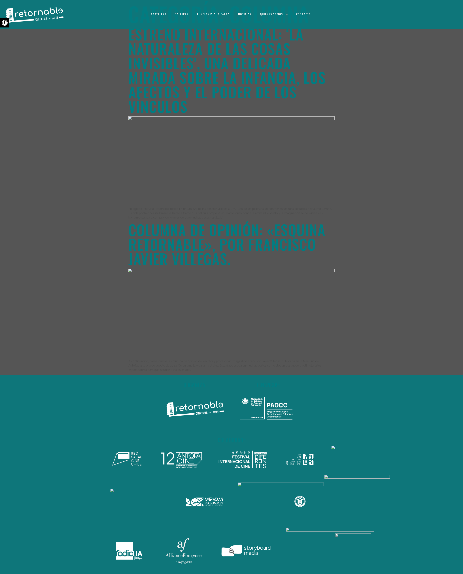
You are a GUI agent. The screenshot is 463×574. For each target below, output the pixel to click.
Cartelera (158, 14)
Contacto (303, 14)
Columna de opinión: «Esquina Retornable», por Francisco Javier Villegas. (227, 244)
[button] (4, 22)
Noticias (244, 14)
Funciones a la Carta (213, 14)
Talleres (181, 14)
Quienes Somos (271, 14)
